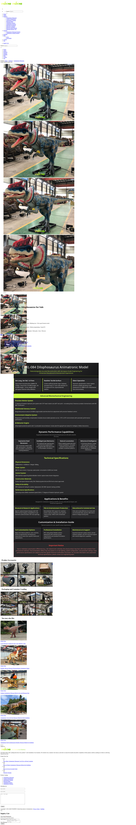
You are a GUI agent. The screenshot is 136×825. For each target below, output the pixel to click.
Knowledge (8, 38)
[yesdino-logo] (11, 6)
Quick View (3, 641)
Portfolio (5, 34)
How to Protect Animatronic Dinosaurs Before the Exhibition (17, 765)
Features (5, 30)
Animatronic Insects (10, 23)
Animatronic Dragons (11, 24)
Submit (2, 823)
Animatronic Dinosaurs (11, 18)
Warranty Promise (7, 772)
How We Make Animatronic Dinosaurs (13, 344)
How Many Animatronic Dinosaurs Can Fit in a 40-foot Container (18, 761)
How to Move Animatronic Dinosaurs (13, 340)
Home (4, 14)
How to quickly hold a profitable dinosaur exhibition (16, 342)
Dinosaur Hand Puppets (11, 28)
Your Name (3, 819)
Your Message (4, 822)
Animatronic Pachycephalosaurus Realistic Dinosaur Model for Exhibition (17, 742)
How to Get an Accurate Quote (10, 769)
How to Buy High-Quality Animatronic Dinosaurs (16, 343)
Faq (4, 40)
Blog (4, 35)
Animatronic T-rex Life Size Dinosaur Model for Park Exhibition (15, 717)
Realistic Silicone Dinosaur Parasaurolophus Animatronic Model (15, 668)
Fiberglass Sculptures (11, 25)
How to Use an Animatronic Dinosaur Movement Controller (18, 346)
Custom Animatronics (11, 19)
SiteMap (42, 809)
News (7, 37)
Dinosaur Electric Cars (11, 29)
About (4, 15)
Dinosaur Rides (9, 21)
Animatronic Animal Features (12, 33)
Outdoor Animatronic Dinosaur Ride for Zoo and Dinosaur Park (15, 693)
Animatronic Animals (11, 20)
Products (5, 16)
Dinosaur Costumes (10, 26)
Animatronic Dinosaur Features (13, 32)
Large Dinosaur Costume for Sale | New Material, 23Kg (13, 643)
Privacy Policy (36, 809)
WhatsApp (10, 333)
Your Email (3, 816)
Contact (5, 39)
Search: (8, 11)
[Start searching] (1, 47)
